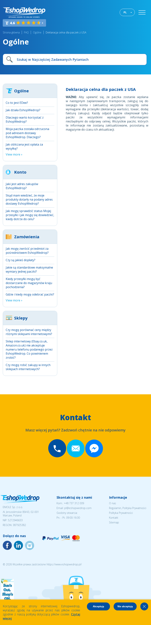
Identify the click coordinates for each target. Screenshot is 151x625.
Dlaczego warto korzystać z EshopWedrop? (25, 119)
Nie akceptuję (125, 606)
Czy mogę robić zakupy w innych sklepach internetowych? (28, 367)
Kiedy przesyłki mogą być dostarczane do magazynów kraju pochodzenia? (29, 283)
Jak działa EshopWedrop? (23, 110)
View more (13, 154)
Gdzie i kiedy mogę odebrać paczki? (30, 294)
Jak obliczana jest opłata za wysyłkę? (24, 146)
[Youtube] (29, 545)
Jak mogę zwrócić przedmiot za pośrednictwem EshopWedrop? (27, 251)
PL (125, 12)
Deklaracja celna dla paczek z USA (66, 32)
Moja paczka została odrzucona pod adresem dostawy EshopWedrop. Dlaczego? (27, 133)
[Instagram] (18, 545)
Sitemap (114, 522)
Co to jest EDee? (17, 103)
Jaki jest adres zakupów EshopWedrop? (22, 186)
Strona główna (11, 32)
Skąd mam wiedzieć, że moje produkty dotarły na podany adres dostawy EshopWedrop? (29, 199)
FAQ (26, 32)
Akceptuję (98, 606)
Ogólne (37, 32)
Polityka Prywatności (121, 513)
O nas (112, 503)
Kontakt (113, 517)
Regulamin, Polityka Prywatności (127, 508)
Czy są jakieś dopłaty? (20, 260)
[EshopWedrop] (24, 12)
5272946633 (15, 520)
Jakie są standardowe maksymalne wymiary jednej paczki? (29, 269)
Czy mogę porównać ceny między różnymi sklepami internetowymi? (29, 332)
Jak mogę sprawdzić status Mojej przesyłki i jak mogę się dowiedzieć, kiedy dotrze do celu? (30, 215)
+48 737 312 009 (74, 503)
